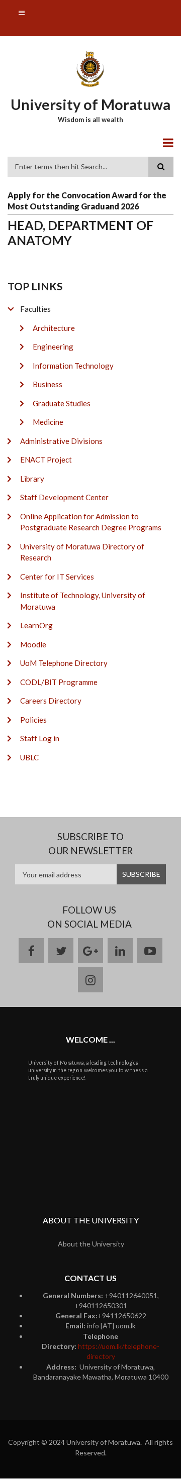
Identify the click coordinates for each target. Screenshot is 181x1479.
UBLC (29, 757)
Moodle (33, 644)
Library (32, 478)
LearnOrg (36, 625)
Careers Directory (50, 700)
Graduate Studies (61, 403)
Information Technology (73, 365)
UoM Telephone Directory (64, 662)
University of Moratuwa (90, 104)
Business (47, 384)
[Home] (91, 68)
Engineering (53, 346)
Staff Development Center (64, 497)
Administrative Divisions (61, 440)
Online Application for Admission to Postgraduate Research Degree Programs (90, 522)
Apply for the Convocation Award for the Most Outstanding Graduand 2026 (87, 200)
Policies (33, 719)
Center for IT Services (57, 576)
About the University (91, 1243)
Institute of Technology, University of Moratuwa (82, 601)
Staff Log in (39, 738)
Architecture (54, 327)
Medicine (48, 421)
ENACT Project (46, 459)
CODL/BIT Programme (59, 682)
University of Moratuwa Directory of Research (82, 552)
